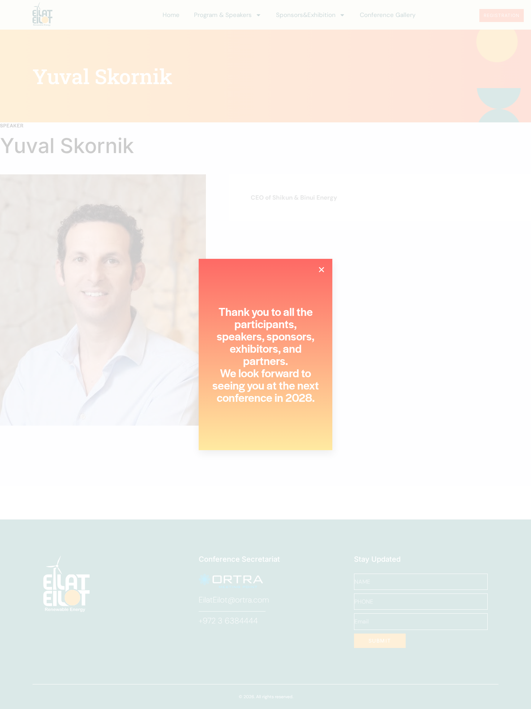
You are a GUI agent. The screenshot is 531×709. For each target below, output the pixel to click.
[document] (265, 354)
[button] (321, 269)
